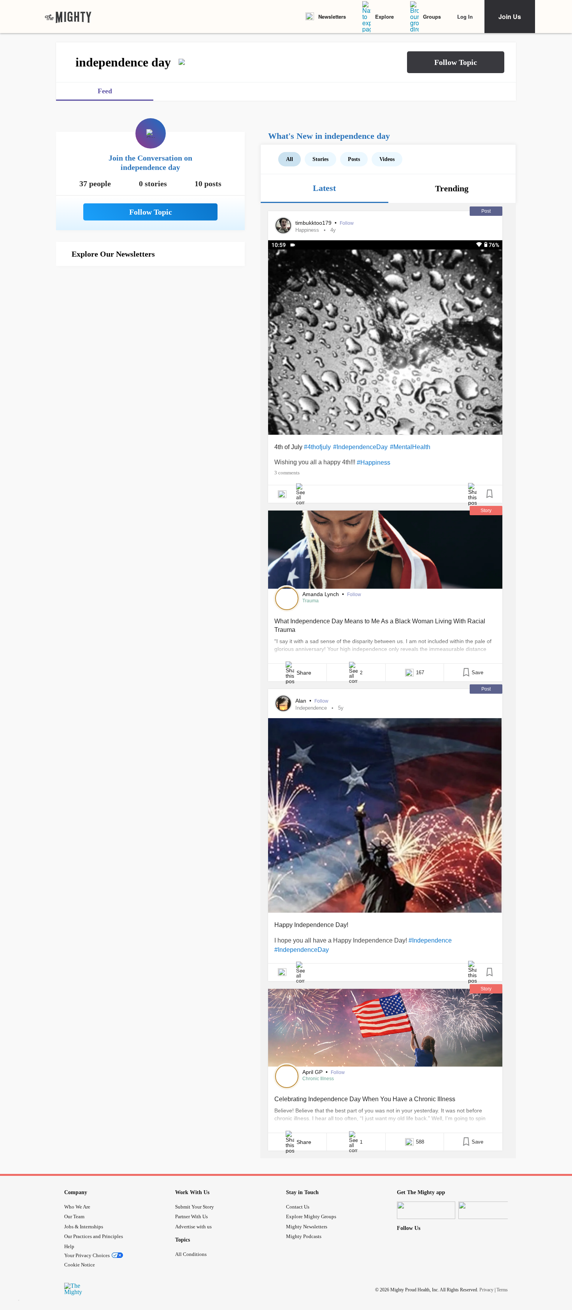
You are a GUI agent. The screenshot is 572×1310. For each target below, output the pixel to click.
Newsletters (332, 16)
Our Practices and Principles (93, 1236)
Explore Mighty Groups (311, 1216)
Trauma (310, 600)
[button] (455, 62)
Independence (311, 708)
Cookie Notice (79, 1265)
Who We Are (77, 1207)
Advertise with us (193, 1227)
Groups (432, 16)
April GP (313, 1072)
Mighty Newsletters (306, 1227)
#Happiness (373, 462)
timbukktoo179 (314, 223)
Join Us (509, 16)
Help (69, 1246)
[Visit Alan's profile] (283, 703)
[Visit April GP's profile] (286, 1076)
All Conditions (191, 1254)
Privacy (486, 1289)
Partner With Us (191, 1216)
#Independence (430, 940)
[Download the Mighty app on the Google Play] (487, 1210)
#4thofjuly (317, 447)
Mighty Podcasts (303, 1236)
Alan (301, 701)
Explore (384, 16)
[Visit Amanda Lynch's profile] (286, 598)
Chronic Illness (318, 1078)
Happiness (307, 230)
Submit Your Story (194, 1207)
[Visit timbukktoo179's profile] (283, 225)
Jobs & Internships (83, 1227)
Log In (465, 16)
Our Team (74, 1216)
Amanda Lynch (321, 594)
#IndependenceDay (360, 447)
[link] (68, 16)
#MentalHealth (410, 447)
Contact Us (297, 1207)
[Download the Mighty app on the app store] (426, 1210)
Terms (502, 1289)
